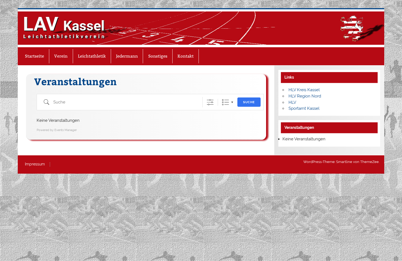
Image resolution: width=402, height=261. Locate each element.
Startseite (34, 56)
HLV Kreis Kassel (304, 89)
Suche (249, 102)
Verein (61, 56)
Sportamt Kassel (304, 108)
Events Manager (65, 130)
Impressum (35, 164)
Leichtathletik (92, 56)
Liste (225, 102)
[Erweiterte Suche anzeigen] (210, 102)
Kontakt (185, 56)
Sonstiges (157, 56)
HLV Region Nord (305, 96)
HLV (292, 102)
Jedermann (127, 56)
